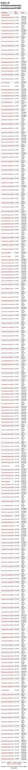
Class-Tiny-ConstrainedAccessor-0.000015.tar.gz (13, 574)
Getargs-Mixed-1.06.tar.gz (7, 419)
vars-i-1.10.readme (6, 252)
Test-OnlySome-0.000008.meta (9, 198)
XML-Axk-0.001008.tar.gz (7, 672)
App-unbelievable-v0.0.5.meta (9, 217)
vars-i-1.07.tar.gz (5, 466)
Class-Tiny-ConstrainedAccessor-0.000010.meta (13, 145)
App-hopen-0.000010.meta (8, 344)
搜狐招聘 (9, 762)
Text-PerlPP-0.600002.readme (9, 174)
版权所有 (14, 768)
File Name (4, 12)
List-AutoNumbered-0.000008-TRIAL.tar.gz (12, 497)
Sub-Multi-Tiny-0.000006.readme (9, 340)
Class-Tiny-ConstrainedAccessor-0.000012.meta (13, 149)
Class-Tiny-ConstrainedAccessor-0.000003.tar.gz (13, 512)
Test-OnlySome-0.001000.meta (9, 207)
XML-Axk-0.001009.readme (8, 45)
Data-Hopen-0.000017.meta (8, 357)
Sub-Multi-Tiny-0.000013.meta (9, 241)
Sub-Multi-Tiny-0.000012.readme (9, 384)
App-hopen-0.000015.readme (8, 323)
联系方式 (20, 762)
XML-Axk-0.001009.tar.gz (7, 675)
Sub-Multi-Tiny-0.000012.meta (9, 244)
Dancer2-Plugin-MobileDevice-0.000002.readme (13, 211)
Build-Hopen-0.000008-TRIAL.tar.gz (10, 755)
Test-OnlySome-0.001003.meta (9, 229)
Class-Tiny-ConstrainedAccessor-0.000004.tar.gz (13, 529)
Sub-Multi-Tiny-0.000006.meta (9, 237)
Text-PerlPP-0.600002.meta (8, 71)
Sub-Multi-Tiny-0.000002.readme (9, 233)
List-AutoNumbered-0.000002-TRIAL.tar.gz (12, 456)
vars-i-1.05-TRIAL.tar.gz (7, 442)
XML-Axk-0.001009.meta (7, 280)
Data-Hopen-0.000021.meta (8, 364)
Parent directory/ (5, 15)
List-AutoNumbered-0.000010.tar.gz (10, 522)
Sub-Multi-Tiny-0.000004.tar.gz (9, 549)
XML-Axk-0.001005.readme (8, 41)
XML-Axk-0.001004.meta (7, 89)
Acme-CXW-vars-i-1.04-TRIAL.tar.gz (10, 459)
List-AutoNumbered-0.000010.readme (11, 376)
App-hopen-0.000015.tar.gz (8, 701)
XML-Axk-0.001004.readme (8, 58)
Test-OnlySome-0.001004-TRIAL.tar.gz (11, 615)
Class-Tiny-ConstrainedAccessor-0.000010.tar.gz (13, 562)
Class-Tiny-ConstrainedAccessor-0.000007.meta (13, 142)
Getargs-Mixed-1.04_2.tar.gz (8, 410)
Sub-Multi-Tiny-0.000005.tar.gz (9, 553)
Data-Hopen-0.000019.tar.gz (8, 730)
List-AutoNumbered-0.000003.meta (10, 92)
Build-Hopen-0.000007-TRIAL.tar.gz (10, 753)
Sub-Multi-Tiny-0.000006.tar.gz (9, 594)
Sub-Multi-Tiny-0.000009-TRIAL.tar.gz (11, 607)
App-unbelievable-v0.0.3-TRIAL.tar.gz (11, 744)
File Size (16, 12)
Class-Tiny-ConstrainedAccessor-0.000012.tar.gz (13, 570)
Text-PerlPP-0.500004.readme (9, 165)
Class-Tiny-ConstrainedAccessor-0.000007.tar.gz (13, 542)
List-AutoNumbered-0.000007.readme (11, 360)
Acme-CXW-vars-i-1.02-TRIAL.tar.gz (10, 446)
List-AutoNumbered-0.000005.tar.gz (10, 472)
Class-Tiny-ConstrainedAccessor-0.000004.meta (13, 113)
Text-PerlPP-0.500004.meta (8, 37)
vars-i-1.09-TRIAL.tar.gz (7, 478)
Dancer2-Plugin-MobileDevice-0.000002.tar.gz (13, 434)
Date (22, 12)
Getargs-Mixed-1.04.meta (7, 62)
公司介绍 (13, 763)
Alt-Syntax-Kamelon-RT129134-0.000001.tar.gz (13, 758)
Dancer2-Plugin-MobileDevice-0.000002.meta (13, 109)
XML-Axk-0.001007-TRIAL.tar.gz (9, 666)
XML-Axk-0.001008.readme (8, 54)
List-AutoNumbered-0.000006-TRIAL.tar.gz (12, 493)
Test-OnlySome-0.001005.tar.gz (9, 621)
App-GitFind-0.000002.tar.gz (8, 705)
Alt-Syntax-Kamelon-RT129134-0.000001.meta (13, 23)
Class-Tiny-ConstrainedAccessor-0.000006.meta (13, 136)
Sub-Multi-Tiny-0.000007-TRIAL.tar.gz (11, 599)
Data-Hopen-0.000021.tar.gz (8, 682)
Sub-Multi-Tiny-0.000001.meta (9, 157)
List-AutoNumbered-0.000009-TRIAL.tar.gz (12, 519)
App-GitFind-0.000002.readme (9, 373)
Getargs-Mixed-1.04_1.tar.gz (8, 407)
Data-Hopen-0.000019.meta (8, 348)
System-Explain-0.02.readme (8, 27)
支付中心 (3, 762)
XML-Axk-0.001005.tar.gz (7, 658)
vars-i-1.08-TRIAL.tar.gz (7, 475)
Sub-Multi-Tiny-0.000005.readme (9, 327)
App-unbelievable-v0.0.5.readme (9, 220)
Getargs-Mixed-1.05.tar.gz (7, 413)
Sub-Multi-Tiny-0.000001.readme (9, 182)
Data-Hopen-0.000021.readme (9, 132)
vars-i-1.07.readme (6, 256)
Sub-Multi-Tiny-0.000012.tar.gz (9, 633)
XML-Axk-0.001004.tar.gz (7, 656)
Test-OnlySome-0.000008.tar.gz (9, 586)
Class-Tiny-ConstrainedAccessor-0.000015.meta (13, 161)
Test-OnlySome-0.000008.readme (10, 335)
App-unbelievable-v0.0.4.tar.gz (9, 747)
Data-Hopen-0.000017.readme (9, 128)
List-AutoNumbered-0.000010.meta (10, 105)
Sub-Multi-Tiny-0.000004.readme (9, 331)
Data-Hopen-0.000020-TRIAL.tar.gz (10, 678)
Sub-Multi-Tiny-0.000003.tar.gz (9, 539)
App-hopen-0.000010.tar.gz (8, 694)
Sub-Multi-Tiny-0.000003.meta (9, 190)
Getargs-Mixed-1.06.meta (7, 68)
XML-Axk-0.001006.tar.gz (7, 669)
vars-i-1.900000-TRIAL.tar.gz (8, 505)
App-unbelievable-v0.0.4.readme (9, 223)
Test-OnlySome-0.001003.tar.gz (9, 618)
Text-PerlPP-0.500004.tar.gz (8, 640)
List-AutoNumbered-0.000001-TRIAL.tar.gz (12, 453)
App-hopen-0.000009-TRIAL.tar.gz (10, 686)
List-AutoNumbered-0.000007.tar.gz (10, 490)
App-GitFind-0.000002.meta (8, 318)
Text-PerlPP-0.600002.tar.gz (8, 648)
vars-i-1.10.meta (5, 82)
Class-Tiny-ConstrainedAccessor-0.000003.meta (13, 116)
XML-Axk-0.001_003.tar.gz (8, 652)
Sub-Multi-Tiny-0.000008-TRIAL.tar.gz (11, 603)
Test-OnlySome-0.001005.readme (10, 394)
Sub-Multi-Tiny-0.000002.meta (9, 178)
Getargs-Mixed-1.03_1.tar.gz (8, 396)
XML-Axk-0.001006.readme (8, 50)
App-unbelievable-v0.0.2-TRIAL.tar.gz (11, 741)
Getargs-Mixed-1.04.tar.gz (7, 399)
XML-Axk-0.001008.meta (7, 277)
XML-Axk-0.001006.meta (7, 274)
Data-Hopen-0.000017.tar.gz (8, 717)
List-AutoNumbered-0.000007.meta (10, 98)
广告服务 (14, 762)
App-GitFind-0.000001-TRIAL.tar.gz (10, 662)
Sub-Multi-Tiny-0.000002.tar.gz (9, 525)
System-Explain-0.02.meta (8, 78)
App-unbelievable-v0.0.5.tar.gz (9, 750)
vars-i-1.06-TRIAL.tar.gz (7, 449)
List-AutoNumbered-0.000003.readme (11, 300)
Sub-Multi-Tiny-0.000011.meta (9, 249)
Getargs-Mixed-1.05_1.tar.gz (8, 416)
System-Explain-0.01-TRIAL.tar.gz (10, 422)
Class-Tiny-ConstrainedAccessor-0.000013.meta (13, 153)
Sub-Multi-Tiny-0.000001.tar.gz (9, 501)
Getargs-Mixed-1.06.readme (8, 33)
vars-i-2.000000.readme (7, 288)
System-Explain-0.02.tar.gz (8, 425)
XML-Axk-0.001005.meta (7, 271)
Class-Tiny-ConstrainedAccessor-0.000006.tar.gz (13, 535)
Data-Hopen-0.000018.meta (8, 352)
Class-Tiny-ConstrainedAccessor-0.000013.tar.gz (13, 578)
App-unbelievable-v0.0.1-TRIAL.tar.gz (11, 733)
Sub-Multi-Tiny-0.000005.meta (9, 202)
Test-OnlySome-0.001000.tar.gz (9, 590)
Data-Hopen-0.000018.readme (9, 119)
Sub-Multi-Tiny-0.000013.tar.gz (9, 637)
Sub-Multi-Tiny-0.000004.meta (9, 194)
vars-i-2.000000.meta (6, 102)
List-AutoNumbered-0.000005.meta (10, 95)
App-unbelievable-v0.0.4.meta (9, 214)
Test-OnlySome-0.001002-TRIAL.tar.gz (11, 611)
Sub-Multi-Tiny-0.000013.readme (9, 388)
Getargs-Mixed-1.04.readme (8, 20)
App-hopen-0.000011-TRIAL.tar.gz (10, 698)
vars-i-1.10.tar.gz (5, 481)
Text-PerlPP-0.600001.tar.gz (8, 645)
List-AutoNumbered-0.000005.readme (11, 308)
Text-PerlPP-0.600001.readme (9, 170)
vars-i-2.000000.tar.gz (6, 515)
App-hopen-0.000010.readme (8, 284)
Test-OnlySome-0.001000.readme (10, 368)
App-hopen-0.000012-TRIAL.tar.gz (10, 709)
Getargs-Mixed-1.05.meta (7, 65)
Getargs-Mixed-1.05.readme (8, 30)
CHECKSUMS (5, 690)
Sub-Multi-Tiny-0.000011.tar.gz (9, 629)
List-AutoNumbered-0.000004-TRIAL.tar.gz (12, 469)
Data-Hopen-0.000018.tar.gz (8, 721)
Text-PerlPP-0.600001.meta (8, 74)
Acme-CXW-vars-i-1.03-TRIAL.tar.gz (10, 484)
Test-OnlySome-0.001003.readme (10, 391)
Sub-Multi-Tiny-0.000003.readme (9, 304)
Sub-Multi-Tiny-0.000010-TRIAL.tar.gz (11, 625)
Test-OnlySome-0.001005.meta (9, 226)
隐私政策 (19, 763)
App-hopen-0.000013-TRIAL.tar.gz (10, 737)
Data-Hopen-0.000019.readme (9, 123)
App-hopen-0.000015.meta (8, 403)
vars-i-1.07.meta (5, 86)
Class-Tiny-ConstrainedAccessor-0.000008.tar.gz (13, 545)
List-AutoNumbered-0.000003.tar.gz (10, 462)
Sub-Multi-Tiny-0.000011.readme (9, 380)
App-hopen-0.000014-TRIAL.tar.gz (10, 713)
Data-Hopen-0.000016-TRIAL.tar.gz (10, 725)
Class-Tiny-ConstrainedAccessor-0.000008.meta (13, 139)
